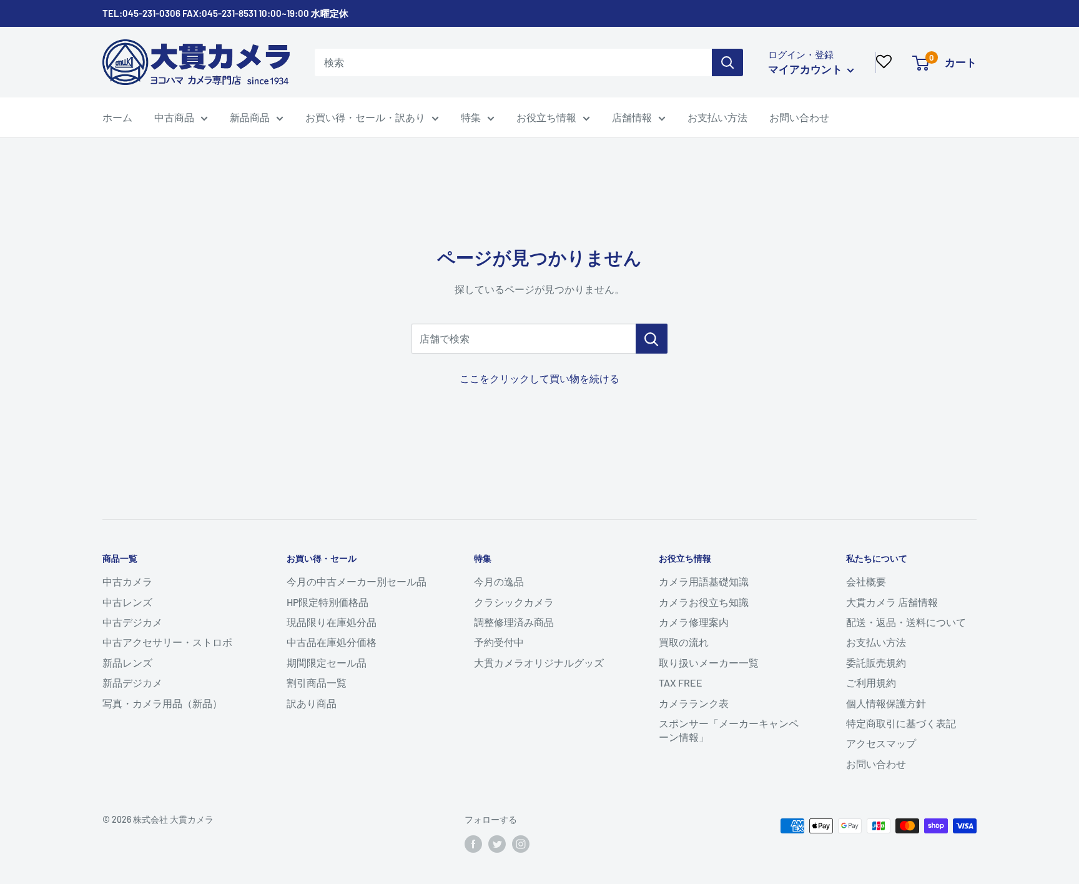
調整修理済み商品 (514, 622)
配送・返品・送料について (906, 622)
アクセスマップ (881, 743)
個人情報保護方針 (886, 703)
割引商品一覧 (317, 682)
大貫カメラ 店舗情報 (892, 602)
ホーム (117, 117)
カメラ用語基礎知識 (704, 581)
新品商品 (250, 117)
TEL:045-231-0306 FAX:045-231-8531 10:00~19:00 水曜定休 (225, 13)
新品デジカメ (132, 682)
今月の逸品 (499, 581)
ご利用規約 (871, 682)
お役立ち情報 (546, 117)
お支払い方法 (717, 117)
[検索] (727, 62)
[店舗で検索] (652, 339)
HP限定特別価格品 (327, 602)
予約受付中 (499, 642)
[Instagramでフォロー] (521, 844)
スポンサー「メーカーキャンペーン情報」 (729, 730)
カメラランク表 (694, 703)
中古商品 (174, 117)
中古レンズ (127, 602)
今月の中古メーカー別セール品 (356, 581)
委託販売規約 (876, 662)
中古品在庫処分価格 (332, 642)
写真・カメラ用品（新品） (162, 703)
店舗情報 (632, 117)
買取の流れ (684, 642)
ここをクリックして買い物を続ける (539, 378)
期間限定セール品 (327, 662)
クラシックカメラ (514, 602)
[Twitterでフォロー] (497, 844)
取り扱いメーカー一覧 (709, 662)
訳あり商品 (312, 703)
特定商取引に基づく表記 (901, 723)
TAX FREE (680, 682)
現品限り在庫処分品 (332, 622)
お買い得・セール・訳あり (365, 117)
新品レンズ (127, 662)
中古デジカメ (132, 622)
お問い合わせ (799, 117)
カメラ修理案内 (694, 622)
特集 (471, 117)
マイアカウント (806, 68)
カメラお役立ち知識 (704, 602)
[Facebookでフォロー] (473, 844)
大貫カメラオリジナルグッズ (539, 662)
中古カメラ (127, 581)
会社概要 (866, 581)
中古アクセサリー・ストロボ (167, 642)
